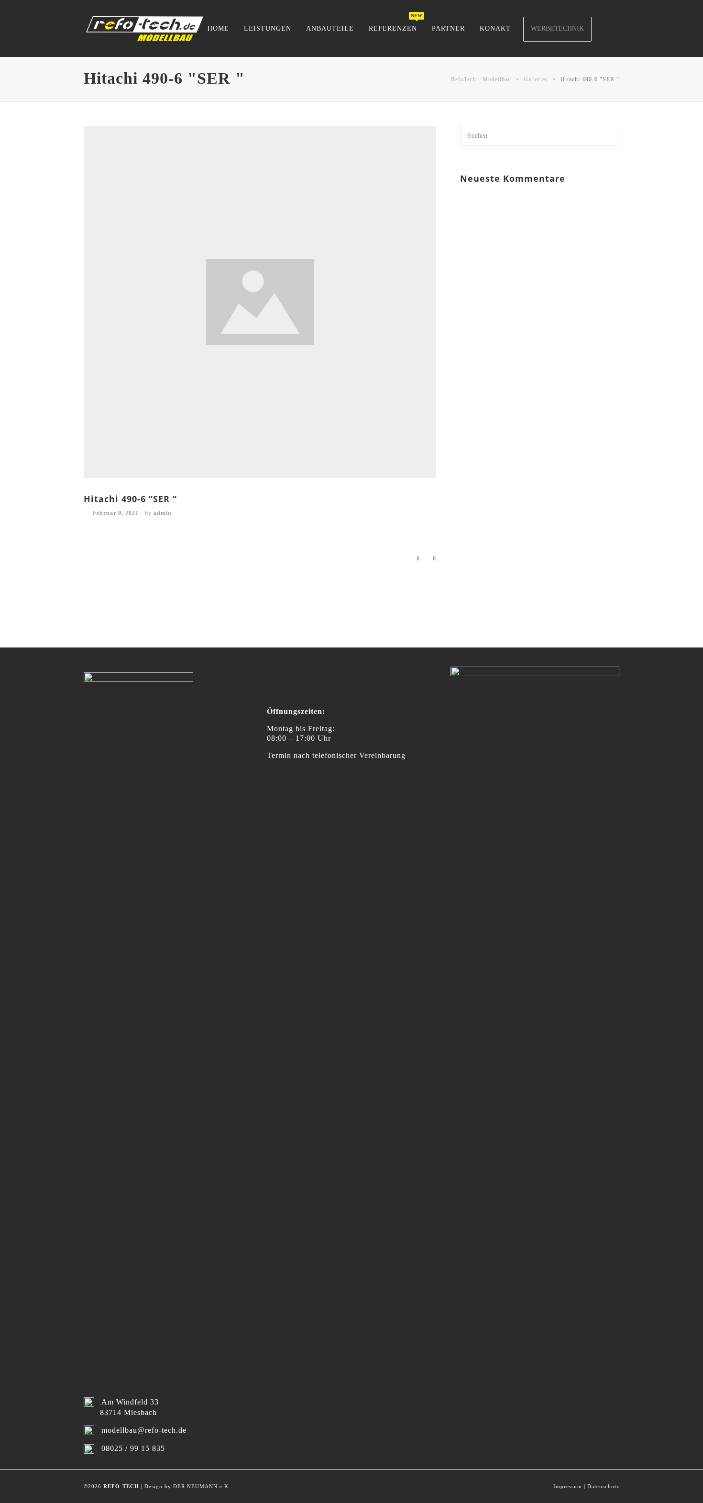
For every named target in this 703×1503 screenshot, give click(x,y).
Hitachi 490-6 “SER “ (130, 499)
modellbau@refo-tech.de (144, 1430)
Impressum (567, 1486)
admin (163, 513)
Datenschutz (603, 1486)
